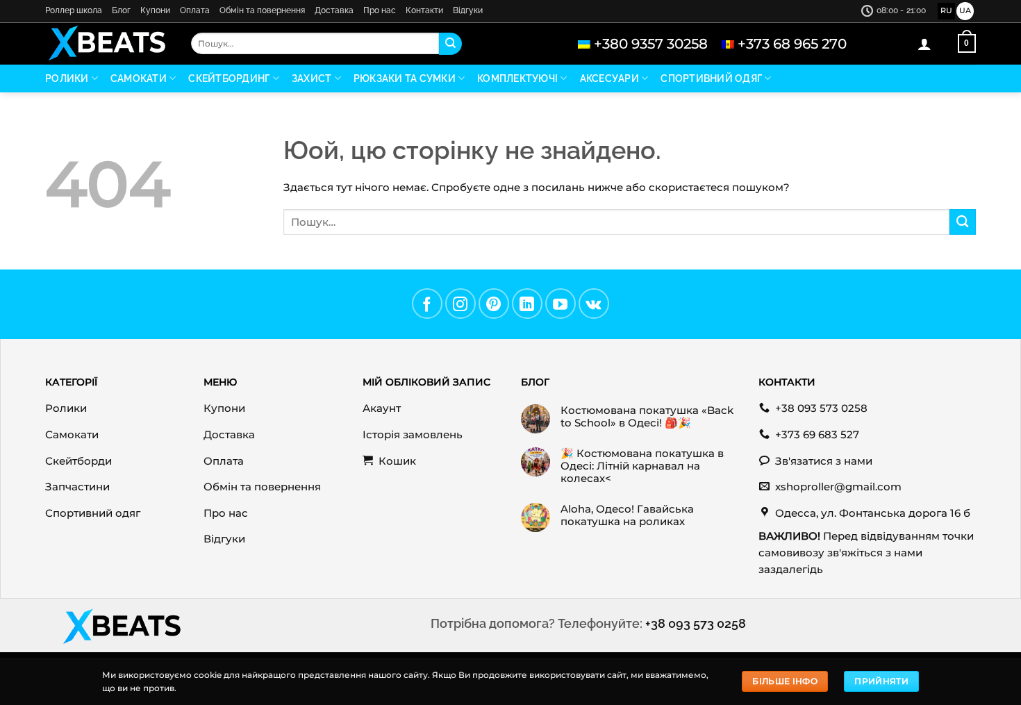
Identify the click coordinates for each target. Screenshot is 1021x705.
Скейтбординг (228, 78)
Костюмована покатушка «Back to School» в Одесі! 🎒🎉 (647, 416)
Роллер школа (73, 10)
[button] (924, 43)
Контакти (424, 10)
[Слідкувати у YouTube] (560, 303)
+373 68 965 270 (792, 43)
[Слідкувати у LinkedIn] (527, 303)
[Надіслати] (450, 44)
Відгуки (468, 10)
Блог (121, 10)
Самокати (138, 78)
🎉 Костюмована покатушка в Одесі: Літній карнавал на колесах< (642, 466)
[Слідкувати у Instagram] (460, 303)
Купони (155, 10)
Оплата (195, 10)
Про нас (379, 10)
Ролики (67, 78)
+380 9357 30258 (651, 43)
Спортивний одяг (711, 78)
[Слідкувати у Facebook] (427, 303)
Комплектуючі (517, 78)
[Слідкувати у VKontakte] (594, 303)
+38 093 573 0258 (695, 623)
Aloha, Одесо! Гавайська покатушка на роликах (627, 515)
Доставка (334, 10)
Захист (312, 78)
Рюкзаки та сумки (405, 78)
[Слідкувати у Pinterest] (494, 303)
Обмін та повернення (262, 10)
